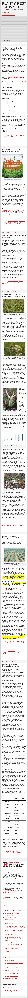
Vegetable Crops (5, 28)
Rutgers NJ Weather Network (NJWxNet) (14, 963)
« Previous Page (6, 859)
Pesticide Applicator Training (11, 978)
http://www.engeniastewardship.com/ (14, 77)
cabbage (4, 652)
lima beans (20, 282)
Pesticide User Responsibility (8, 15)
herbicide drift (17, 137)
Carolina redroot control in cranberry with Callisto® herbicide (14, 295)
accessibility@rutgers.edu (10, 890)
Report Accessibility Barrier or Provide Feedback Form (12, 892)
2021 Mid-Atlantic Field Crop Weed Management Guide (12, 151)
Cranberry (10, 524)
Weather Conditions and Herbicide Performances (10, 665)
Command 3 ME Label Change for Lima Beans (14, 236)
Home (3, 17)
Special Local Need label (7, 417)
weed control (5, 139)
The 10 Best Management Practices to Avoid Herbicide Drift (14, 83)
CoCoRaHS (8, 965)
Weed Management (11, 224)
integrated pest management (13, 223)
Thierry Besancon (12, 45)
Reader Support (8, 987)
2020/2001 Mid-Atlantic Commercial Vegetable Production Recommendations (13, 642)
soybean (23, 137)
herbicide (15, 282)
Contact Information (9, 960)
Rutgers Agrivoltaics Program (11, 976)
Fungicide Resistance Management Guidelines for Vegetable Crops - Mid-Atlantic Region (13, 938)
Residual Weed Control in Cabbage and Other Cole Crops (13, 537)
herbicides (4, 223)
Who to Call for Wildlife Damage (12, 973)
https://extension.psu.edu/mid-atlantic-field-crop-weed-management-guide (13, 210)
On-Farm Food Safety (7, 23)
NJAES (3, 13)
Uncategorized (10, 136)
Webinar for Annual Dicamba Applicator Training (12, 49)
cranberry (9, 525)
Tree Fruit (18, 850)
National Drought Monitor (12, 967)
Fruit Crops (4, 31)
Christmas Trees (6, 40)
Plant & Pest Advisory (14, 5)
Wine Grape (19, 851)
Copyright (5, 897)
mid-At (18, 652)
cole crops (8, 652)
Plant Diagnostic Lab (7, 26)
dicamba (11, 137)
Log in (4, 905)
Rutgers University (6, 12)
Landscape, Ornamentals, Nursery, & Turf (12, 37)
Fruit (14, 850)
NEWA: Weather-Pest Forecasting (12, 970)
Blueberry (10, 850)
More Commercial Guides (10, 951)
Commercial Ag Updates (7, 20)
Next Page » (20, 859)
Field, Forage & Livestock (8, 34)
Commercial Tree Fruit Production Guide (14, 930)
